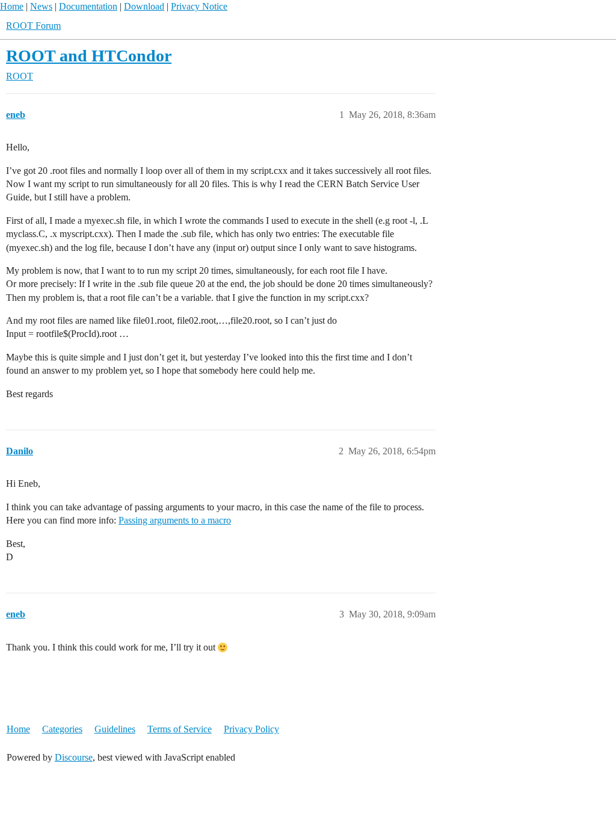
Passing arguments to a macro (175, 520)
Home (11, 6)
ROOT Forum (33, 25)
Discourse (74, 757)
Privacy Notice (199, 6)
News (41, 6)
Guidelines (114, 729)
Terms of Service (179, 729)
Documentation (88, 6)
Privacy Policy (251, 729)
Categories (62, 729)
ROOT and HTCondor (88, 55)
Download (144, 6)
